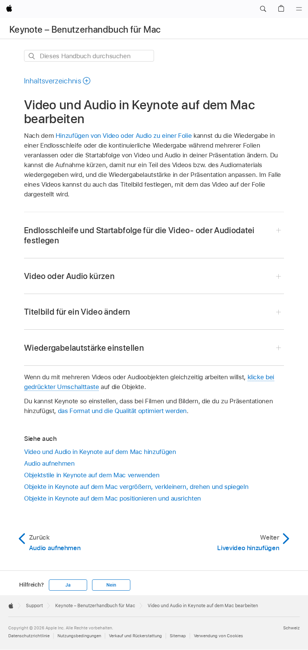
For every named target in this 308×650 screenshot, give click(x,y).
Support (34, 605)
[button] (263, 9)
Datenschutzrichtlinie (29, 635)
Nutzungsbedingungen (79, 635)
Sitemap (178, 635)
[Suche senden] (32, 56)
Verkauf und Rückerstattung (135, 635)
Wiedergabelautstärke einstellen (84, 348)
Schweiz (291, 627)
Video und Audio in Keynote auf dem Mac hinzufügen (100, 451)
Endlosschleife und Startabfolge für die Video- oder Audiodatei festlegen (139, 235)
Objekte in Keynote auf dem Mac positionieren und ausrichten (112, 498)
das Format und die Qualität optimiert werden (122, 411)
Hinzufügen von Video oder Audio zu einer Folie (124, 135)
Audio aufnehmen (49, 463)
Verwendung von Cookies (218, 635)
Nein (111, 585)
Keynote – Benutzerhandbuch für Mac (84, 29)
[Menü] (299, 9)
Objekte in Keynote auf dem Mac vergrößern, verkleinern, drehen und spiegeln (136, 486)
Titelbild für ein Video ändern (77, 312)
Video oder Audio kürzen (69, 276)
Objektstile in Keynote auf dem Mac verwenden (91, 475)
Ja (68, 585)
